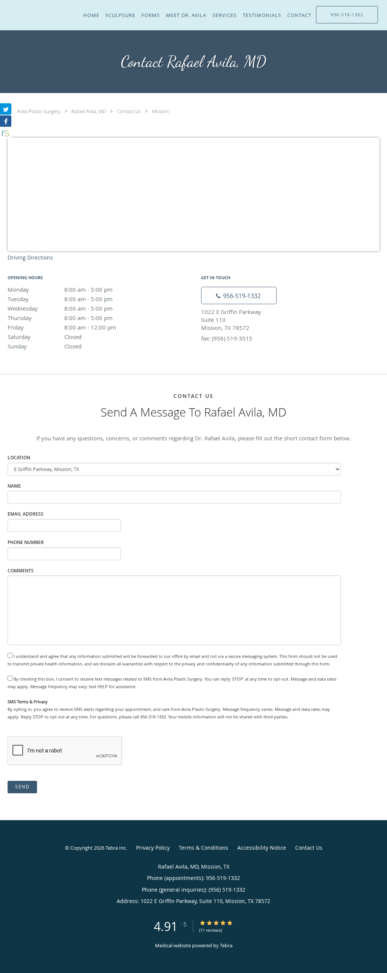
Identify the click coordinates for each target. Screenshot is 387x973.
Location (19, 457)
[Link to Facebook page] (5, 121)
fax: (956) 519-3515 (226, 338)
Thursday (60, 318)
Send (22, 786)
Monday (60, 289)
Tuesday (60, 299)
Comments (21, 570)
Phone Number (26, 542)
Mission (160, 111)
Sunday (45, 346)
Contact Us (129, 111)
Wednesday (60, 308)
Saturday (45, 336)
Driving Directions (30, 257)
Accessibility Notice (261, 847)
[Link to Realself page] (5, 133)
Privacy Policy (153, 847)
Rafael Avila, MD (88, 111)
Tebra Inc (115, 847)
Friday (62, 327)
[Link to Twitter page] (5, 109)
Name (14, 486)
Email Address (25, 514)
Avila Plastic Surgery (38, 111)
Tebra (226, 945)
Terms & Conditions (203, 847)
